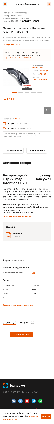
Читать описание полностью (17, 216)
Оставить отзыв (21, 334)
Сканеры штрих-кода (12, 16)
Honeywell (43, 71)
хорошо (46, 416)
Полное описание (11, 45)
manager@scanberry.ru (27, 4)
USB (33, 273)
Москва (18, 119)
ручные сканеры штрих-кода (18, 57)
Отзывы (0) (9, 322)
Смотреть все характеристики (18, 305)
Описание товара (13, 150)
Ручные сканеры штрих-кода (16, 18)
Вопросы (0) (26, 322)
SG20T (43, 74)
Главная (6, 13)
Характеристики (36, 150)
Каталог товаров (22, 13)
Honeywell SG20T (10, 21)
